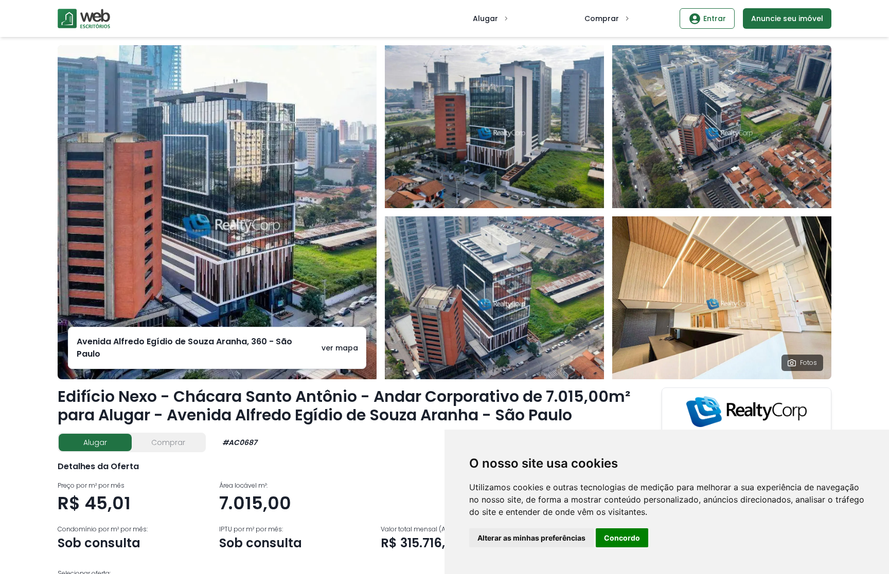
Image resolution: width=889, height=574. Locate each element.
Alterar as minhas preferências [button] (531, 537)
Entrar (714, 18)
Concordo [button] (622, 537)
